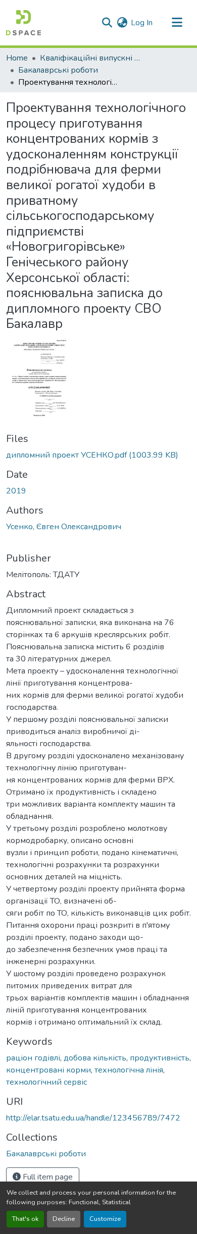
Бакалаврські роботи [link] (58, 70)
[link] (98, 455)
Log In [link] (142, 22)
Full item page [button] (47, 1177)
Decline (64, 1218)
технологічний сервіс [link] (46, 1082)
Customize (105, 1218)
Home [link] (17, 58)
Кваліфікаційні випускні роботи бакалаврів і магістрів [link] (90, 58)
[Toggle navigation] (177, 22)
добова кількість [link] (95, 1057)
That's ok (25, 1218)
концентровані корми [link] (48, 1070)
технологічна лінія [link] (128, 1070)
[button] (23, 22)
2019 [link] (16, 490)
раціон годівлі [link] (33, 1057)
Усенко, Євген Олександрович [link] (63, 526)
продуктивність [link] (159, 1057)
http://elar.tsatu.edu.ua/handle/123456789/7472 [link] (93, 1118)
